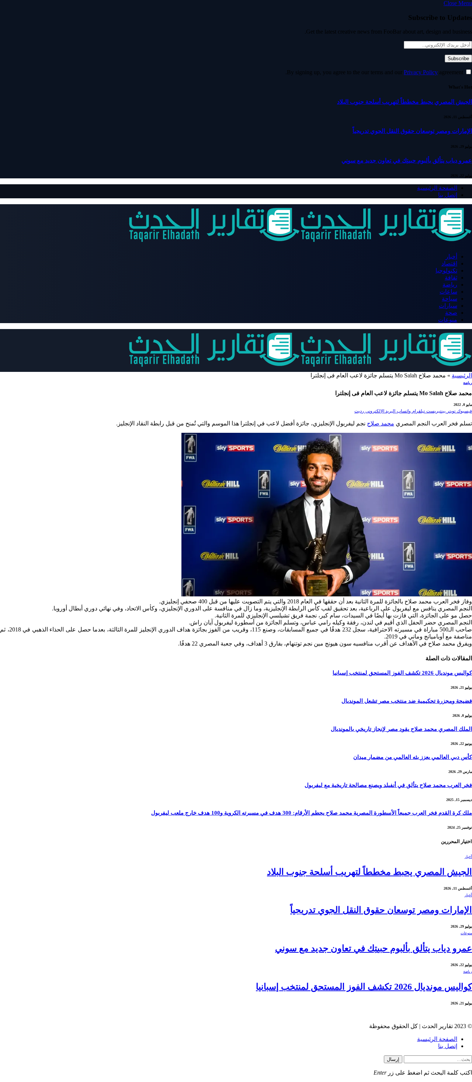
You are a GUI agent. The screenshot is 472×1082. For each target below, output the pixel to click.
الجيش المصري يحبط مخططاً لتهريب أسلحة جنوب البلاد (404, 102)
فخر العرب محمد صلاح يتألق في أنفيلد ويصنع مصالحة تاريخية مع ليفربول (388, 785)
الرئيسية (462, 375)
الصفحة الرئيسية (437, 188)
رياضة (449, 284)
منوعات (447, 319)
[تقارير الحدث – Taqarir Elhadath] (300, 243)
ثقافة (451, 277)
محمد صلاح (380, 423)
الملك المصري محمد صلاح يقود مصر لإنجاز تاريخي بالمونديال (401, 729)
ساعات (448, 291)
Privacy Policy (421, 72)
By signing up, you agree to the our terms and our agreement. (375, 72)
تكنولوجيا (446, 270)
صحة (451, 312)
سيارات (448, 305)
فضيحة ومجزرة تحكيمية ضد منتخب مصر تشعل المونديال (406, 701)
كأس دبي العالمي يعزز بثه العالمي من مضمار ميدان (412, 757)
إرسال (393, 1059)
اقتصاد (449, 263)
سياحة (449, 298)
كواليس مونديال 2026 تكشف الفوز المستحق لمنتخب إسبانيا (402, 673)
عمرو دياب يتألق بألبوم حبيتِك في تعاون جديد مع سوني (406, 160)
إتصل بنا (447, 195)
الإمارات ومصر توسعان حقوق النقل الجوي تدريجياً (412, 131)
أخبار (451, 256)
